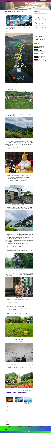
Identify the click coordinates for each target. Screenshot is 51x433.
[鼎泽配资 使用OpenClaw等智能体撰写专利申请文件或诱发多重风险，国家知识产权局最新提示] (9, 399)
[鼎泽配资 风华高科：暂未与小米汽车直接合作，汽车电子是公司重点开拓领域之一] (36, 60)
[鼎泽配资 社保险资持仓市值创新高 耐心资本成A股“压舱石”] (36, 57)
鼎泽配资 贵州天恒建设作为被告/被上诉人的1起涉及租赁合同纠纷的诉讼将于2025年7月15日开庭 (42, 47)
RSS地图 (27, 431)
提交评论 (7, 424)
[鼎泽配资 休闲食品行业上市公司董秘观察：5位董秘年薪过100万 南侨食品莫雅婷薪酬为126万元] (28, 399)
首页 (14, 1)
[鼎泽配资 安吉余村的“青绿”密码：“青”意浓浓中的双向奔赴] (19, 399)
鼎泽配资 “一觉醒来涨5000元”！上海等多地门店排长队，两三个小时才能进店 (15, 393)
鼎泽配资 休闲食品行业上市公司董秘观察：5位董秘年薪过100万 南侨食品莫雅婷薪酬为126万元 (17, 392)
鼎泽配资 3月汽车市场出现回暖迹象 (38, 41)
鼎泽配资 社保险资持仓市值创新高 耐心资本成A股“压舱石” (42, 57)
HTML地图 (29, 431)
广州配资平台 (23, 1)
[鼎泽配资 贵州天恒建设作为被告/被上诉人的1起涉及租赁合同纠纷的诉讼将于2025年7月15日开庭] (36, 47)
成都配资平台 (35, 1)
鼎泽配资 (6, 13)
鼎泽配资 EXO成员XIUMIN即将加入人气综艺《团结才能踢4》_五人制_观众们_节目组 (42, 53)
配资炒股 (18, 1)
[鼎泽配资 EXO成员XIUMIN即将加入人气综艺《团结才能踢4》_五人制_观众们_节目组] (36, 53)
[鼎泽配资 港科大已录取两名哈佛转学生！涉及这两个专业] (36, 50)
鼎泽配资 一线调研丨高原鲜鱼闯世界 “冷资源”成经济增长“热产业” (42, 39)
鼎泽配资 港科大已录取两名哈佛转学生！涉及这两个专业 (42, 50)
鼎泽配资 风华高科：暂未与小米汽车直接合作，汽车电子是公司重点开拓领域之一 (42, 60)
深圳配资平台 (29, 1)
